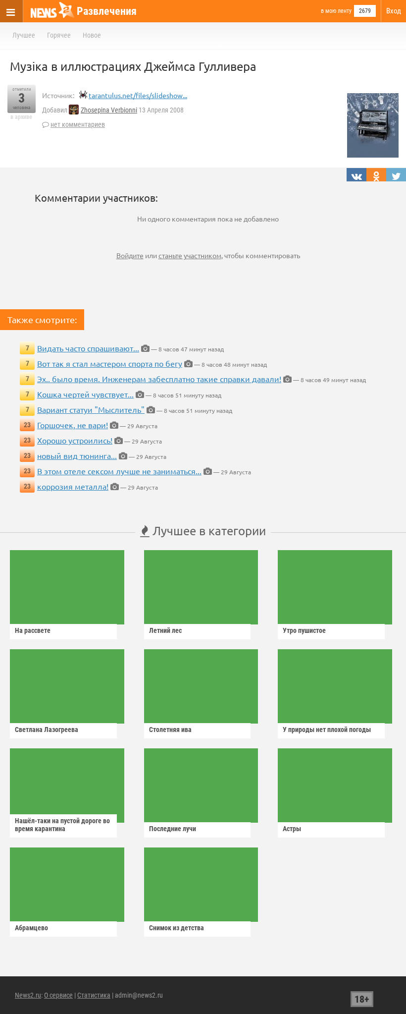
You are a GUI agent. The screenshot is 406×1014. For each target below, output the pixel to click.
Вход (393, 10)
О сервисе (58, 995)
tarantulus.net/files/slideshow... (138, 95)
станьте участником (189, 255)
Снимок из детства (176, 928)
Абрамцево (31, 928)
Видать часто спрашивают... (88, 348)
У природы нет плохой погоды (327, 729)
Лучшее (23, 35)
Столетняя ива (170, 729)
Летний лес (165, 630)
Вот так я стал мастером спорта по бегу (109, 363)
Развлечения (107, 11)
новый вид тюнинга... (77, 455)
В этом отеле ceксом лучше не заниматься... (119, 471)
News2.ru (28, 995)
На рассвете (33, 630)
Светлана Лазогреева (46, 729)
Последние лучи (172, 829)
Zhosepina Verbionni (109, 110)
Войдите (130, 255)
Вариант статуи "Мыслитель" (91, 409)
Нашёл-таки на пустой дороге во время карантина (62, 825)
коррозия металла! (72, 486)
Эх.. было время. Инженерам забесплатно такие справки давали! (159, 379)
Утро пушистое (304, 630)
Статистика (93, 995)
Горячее (59, 35)
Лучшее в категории (208, 530)
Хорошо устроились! (74, 440)
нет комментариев (78, 124)
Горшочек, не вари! (72, 425)
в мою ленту (336, 10)
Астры (292, 829)
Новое (92, 35)
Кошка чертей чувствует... (85, 394)
